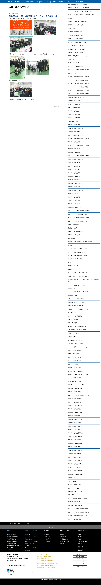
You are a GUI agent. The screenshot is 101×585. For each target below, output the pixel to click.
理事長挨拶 (80, 536)
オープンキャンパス (64, 541)
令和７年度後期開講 (73, 319)
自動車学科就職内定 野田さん (75, 131)
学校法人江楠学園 (80, 556)
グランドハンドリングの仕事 (31, 536)
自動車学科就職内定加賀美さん (75, 464)
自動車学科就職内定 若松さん (75, 197)
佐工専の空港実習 (28, 539)
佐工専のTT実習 (28, 538)
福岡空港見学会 (72, 336)
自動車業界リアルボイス (12, 549)
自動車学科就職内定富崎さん (75, 398)
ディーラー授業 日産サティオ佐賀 (77, 252)
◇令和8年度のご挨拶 (73, 121)
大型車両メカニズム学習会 (74, 367)
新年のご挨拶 (71, 245)
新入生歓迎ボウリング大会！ (75, 484)
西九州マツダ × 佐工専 (73, 333)
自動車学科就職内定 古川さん (75, 128)
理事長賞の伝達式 (72, 228)
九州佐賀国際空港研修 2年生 (75, 35)
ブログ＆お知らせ (19, 1)
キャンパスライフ (46, 536)
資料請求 (62, 543)
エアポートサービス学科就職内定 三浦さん (78, 217)
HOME (10, 1)
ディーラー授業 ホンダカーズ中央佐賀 (78, 272)
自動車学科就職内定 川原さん (75, 124)
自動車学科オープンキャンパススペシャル (78, 374)
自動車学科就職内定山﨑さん (75, 443)
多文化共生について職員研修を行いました (78, 326)
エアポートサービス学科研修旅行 (76, 299)
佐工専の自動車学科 (11, 534)
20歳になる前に (72, 28)
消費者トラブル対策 (73, 364)
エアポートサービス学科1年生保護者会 (77, 255)
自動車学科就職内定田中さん (75, 426)
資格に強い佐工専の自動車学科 (14, 536)
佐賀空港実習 (71, 288)
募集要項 (61, 1)
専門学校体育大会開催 (73, 266)
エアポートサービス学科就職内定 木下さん (78, 138)
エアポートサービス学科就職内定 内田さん (78, 69)
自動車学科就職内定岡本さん (75, 519)
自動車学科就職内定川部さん (75, 405)
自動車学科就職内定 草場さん (75, 173)
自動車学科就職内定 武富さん (75, 152)
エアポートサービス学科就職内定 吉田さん (78, 221)
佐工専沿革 (80, 538)
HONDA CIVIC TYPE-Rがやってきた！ (77, 330)
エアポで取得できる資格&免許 (31, 541)
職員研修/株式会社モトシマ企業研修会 (77, 4)
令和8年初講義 (71, 238)
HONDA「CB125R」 (73, 481)
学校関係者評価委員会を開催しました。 (78, 471)
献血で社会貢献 (72, 73)
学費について (63, 536)
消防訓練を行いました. (73, 269)
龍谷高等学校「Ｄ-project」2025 (76, 385)
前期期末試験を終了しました (75, 340)
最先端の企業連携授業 (12, 541)
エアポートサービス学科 (50, 1)
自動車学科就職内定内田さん (75, 422)
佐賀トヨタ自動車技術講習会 (75, 316)
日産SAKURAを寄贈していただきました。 (78, 56)
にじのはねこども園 (80, 563)
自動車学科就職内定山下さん (75, 409)
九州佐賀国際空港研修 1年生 (75, 32)
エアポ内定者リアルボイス (30, 545)
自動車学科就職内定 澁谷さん (75, 193)
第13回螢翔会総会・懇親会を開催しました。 (79, 276)
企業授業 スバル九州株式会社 (75, 25)
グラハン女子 (28, 549)
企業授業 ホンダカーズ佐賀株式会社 (77, 21)
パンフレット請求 (76, 582)
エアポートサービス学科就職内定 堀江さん (78, 80)
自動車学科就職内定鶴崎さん (75, 402)
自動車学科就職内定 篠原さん (75, 114)
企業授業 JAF (71, 18)
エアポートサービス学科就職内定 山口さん (78, 90)
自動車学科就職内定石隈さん (75, 429)
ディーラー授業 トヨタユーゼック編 (77, 347)
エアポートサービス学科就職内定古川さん (78, 508)
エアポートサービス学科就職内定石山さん (78, 515)
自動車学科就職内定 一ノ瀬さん (76, 207)
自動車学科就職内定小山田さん (75, 433)
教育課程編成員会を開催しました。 (77, 235)
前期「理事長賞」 (72, 312)
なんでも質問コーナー (47, 539)
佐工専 (14, 523)
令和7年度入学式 (72, 495)
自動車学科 (39, 1)
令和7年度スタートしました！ (75, 491)
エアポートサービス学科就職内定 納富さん (78, 83)
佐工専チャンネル (83, 541)
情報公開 (80, 543)
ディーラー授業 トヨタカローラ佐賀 (77, 248)
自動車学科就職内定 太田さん (75, 149)
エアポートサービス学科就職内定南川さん (78, 512)
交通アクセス (81, 539)
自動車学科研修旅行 (73, 295)
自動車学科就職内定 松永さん (75, 190)
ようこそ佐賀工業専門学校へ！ (75, 104)
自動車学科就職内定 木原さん (75, 162)
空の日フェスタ (72, 262)
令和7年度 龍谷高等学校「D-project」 (77, 305)
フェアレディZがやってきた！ (75, 343)
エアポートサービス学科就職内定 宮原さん (78, 94)
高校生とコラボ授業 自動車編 (75, 38)
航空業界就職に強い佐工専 (30, 543)
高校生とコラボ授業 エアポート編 (77, 42)
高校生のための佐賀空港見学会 (75, 231)
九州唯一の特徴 (28, 534)
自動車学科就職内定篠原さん (75, 453)
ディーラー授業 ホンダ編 (74, 357)
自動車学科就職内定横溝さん (75, 446)
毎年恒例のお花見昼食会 (74, 118)
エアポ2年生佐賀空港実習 (74, 378)
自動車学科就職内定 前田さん (75, 176)
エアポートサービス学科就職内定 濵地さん (78, 211)
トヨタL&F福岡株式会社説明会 (75, 259)
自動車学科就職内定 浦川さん (75, 204)
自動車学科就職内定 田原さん (75, 159)
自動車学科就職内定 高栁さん (75, 142)
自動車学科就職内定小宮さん (75, 436)
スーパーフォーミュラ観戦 (74, 467)
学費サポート (63, 538)
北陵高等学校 (80, 559)
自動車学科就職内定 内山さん (75, 166)
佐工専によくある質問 (47, 538)
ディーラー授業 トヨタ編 (74, 350)
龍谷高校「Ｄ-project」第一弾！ (76, 52)
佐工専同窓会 (81, 550)
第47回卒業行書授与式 (73, 224)
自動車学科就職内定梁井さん (75, 388)
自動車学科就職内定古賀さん (75, 416)
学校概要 (80, 534)
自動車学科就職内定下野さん (75, 419)
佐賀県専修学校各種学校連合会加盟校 (46, 567)
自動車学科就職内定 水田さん (75, 183)
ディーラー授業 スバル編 (74, 360)
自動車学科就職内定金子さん (75, 460)
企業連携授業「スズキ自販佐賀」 (76, 371)
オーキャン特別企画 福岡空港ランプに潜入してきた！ (82, 14)
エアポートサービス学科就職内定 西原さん (78, 156)
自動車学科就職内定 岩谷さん (75, 111)
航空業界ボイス (28, 550)
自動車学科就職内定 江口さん (75, 200)
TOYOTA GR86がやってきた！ (75, 45)
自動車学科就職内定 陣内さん (75, 186)
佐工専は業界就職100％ (12, 538)
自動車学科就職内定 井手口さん (76, 97)
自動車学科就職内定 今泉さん (75, 100)
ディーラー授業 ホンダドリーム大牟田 (77, 285)
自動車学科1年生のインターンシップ (77, 302)
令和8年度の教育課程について (75, 323)
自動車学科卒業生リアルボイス (14, 545)
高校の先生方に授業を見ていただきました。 (79, 66)
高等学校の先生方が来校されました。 (77, 474)
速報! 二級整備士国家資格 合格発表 (77, 498)
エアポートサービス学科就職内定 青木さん (78, 145)
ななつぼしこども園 (80, 561)
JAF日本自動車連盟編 (73, 354)
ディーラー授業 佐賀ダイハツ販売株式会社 (79, 292)
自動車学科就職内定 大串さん (75, 135)
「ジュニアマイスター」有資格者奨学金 (78, 309)
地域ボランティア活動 (73, 488)
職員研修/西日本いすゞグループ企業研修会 (78, 7)
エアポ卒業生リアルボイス (30, 547)
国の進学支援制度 (64, 539)
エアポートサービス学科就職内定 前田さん (78, 76)
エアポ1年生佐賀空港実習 (74, 381)
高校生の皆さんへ (30, 1)
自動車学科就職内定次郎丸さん (75, 440)
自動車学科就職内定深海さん (75, 502)
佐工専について (69, 1)
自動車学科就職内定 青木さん (75, 180)
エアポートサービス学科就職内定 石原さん (78, 87)
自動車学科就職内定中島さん (75, 391)
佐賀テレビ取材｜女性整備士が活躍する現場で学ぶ (80, 241)
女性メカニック (10, 547)
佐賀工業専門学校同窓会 (80, 566)
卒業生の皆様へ (79, 1)
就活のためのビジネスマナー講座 (76, 49)
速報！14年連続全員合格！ (74, 107)
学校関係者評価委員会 (73, 63)
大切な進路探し (46, 534)
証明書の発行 (81, 549)
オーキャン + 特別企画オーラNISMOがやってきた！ (81, 11)
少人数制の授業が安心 (12, 539)
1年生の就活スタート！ (74, 59)
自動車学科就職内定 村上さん (75, 169)
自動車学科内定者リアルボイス (14, 543)
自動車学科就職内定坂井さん (75, 412)
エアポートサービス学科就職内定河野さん (78, 395)
